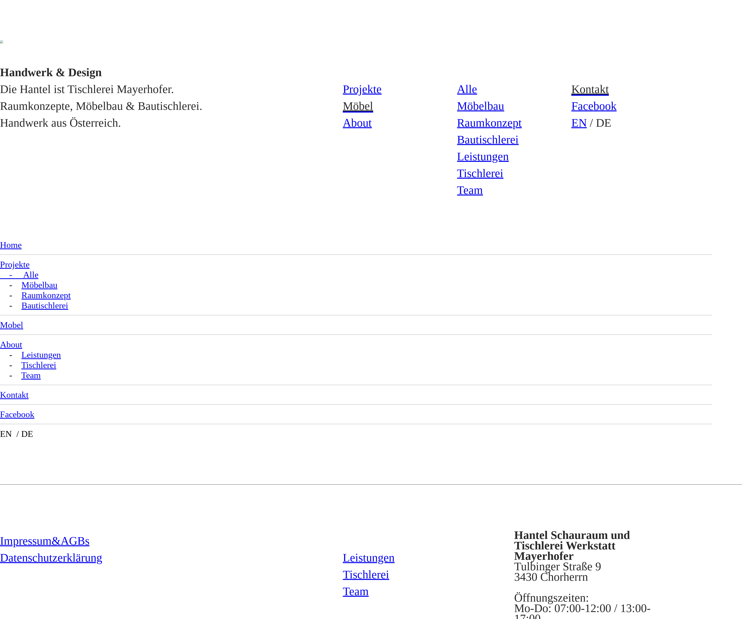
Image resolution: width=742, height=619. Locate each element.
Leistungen (483, 156)
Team (470, 190)
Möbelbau (480, 106)
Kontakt (14, 395)
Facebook (594, 106)
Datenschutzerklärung (51, 557)
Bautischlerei (488, 139)
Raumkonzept (489, 122)
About (357, 122)
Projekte (362, 89)
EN (579, 122)
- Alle (19, 275)
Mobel (11, 325)
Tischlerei (480, 173)
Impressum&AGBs (44, 540)
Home (11, 245)
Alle (467, 89)
